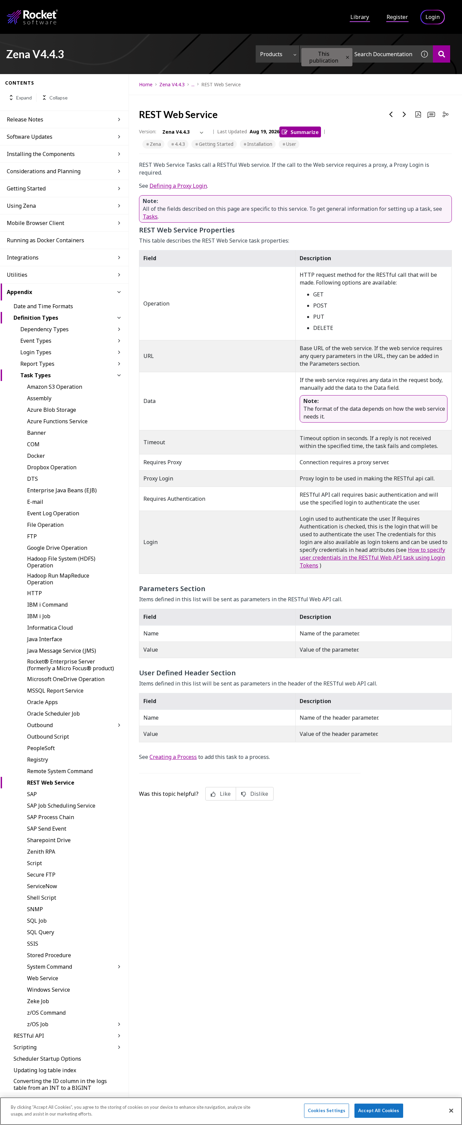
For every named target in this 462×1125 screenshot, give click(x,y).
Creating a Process (173, 757)
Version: (147, 131)
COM (33, 444)
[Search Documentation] (441, 54)
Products (271, 54)
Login (432, 17)
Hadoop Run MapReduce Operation (58, 579)
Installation (259, 144)
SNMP (35, 909)
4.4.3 (180, 144)
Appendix (19, 292)
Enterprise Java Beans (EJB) (62, 490)
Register (397, 17)
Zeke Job (38, 1001)
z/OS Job (37, 1024)
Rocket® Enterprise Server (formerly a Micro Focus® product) (70, 665)
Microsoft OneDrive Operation (66, 679)
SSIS (32, 943)
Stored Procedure (49, 955)
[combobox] (358, 54)
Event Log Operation (53, 513)
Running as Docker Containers (45, 240)
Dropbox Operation (51, 467)
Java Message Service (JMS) (61, 650)
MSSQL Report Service (55, 690)
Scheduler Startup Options (47, 1058)
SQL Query (40, 932)
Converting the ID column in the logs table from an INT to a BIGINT (60, 1084)
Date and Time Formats (43, 306)
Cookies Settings (326, 1110)
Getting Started (216, 144)
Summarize (305, 132)
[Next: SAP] (404, 114)
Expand (24, 97)
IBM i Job (38, 616)
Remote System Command (60, 771)
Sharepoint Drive (49, 840)
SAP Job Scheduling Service (61, 805)
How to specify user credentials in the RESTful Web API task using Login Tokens (372, 557)
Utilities (17, 274)
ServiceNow (42, 886)
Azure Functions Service (57, 421)
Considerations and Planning (43, 171)
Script (34, 863)
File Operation (45, 524)
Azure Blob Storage (51, 409)
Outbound (40, 725)
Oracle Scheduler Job (53, 713)
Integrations (23, 257)
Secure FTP (41, 874)
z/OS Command (46, 1012)
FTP (32, 536)
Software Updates (29, 136)
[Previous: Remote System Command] (391, 114)
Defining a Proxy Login (178, 185)
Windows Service (48, 989)
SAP (32, 794)
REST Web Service (50, 782)
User (291, 144)
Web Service (42, 978)
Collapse (58, 97)
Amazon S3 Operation (54, 386)
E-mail (35, 501)
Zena (155, 144)
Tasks (150, 216)
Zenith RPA (41, 851)
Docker (36, 455)
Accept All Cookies (378, 1110)
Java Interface (44, 639)
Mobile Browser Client (35, 223)
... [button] (192, 84)
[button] (347, 57)
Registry (37, 759)
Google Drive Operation (57, 548)
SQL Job (37, 920)
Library (359, 17)
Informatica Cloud (50, 627)
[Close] (451, 1110)
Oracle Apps (42, 702)
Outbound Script (48, 736)
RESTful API (29, 1035)
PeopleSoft (41, 748)
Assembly (39, 398)
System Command (49, 966)
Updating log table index (45, 1070)
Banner (36, 432)
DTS (32, 478)
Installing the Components (41, 154)
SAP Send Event (46, 828)
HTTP (34, 593)
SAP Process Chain (50, 817)
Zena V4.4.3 (172, 84)
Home (146, 84)
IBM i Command (47, 604)
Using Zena (21, 205)
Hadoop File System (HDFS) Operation (61, 562)
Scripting (25, 1047)
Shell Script (41, 897)
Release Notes (25, 119)
